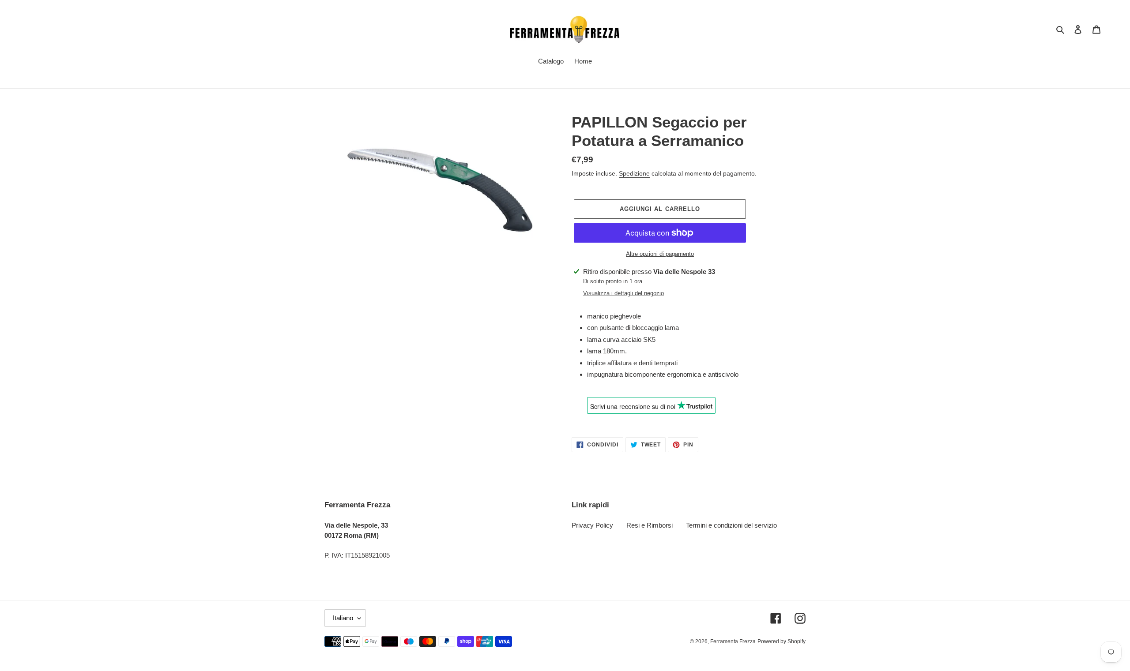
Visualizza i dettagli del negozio (623, 293)
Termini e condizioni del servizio (731, 525)
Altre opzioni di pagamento (660, 254)
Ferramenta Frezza (733, 641)
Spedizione (634, 173)
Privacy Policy (592, 525)
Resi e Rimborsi (649, 525)
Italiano (343, 618)
